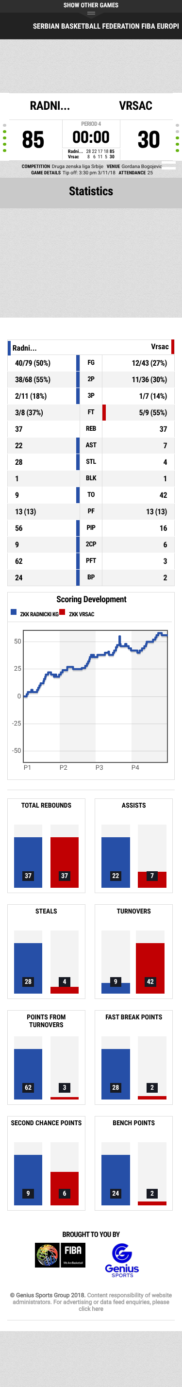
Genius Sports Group (122, 1260)
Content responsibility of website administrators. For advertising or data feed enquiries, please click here (92, 1302)
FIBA (60, 1260)
